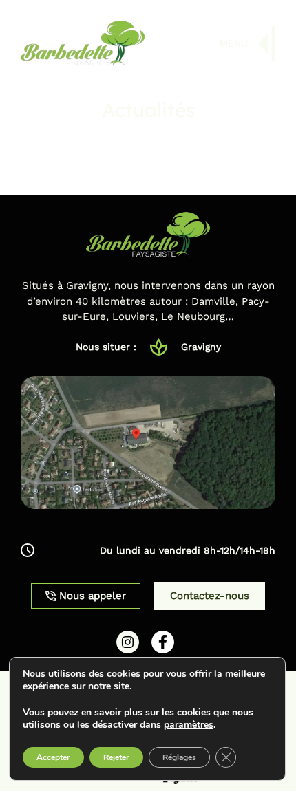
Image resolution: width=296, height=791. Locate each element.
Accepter (53, 757)
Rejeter (116, 757)
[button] (148, 550)
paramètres (188, 725)
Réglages (179, 757)
